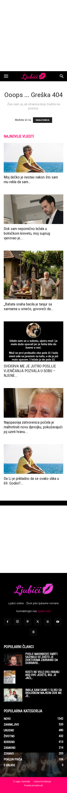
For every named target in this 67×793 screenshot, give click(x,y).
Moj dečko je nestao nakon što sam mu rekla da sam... (31, 179)
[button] (6, 76)
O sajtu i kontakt (21, 781)
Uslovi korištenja (42, 781)
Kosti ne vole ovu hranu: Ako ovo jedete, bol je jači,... (42, 675)
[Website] (47, 622)
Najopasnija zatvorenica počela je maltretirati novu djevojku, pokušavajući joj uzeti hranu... (33, 427)
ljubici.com (44, 611)
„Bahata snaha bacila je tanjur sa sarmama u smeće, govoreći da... (28, 306)
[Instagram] (17, 621)
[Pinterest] (27, 622)
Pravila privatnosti (33, 785)
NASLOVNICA (42, 120)
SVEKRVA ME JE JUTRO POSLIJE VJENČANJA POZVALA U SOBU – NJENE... (30, 371)
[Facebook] (7, 622)
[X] (37, 622)
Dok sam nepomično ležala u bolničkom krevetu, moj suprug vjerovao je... (27, 233)
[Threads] (33, 632)
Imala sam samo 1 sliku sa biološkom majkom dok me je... (43, 693)
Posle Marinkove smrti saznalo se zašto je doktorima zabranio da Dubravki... (41, 658)
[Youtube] (57, 622)
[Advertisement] (33, 35)
